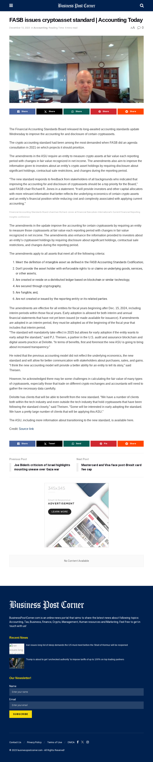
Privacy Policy (34, 742)
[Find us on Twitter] (82, 742)
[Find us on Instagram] (87, 742)
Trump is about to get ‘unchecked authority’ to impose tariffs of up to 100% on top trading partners (75, 659)
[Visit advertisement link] (76, 515)
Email (12, 699)
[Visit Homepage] (76, 5)
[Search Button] (142, 5)
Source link (26, 428)
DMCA (71, 742)
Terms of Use (54, 742)
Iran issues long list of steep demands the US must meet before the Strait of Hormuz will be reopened (77, 645)
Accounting (41, 27)
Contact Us (15, 742)
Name (12, 686)
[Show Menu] (11, 5)
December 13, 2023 (19, 27)
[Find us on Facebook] (78, 742)
